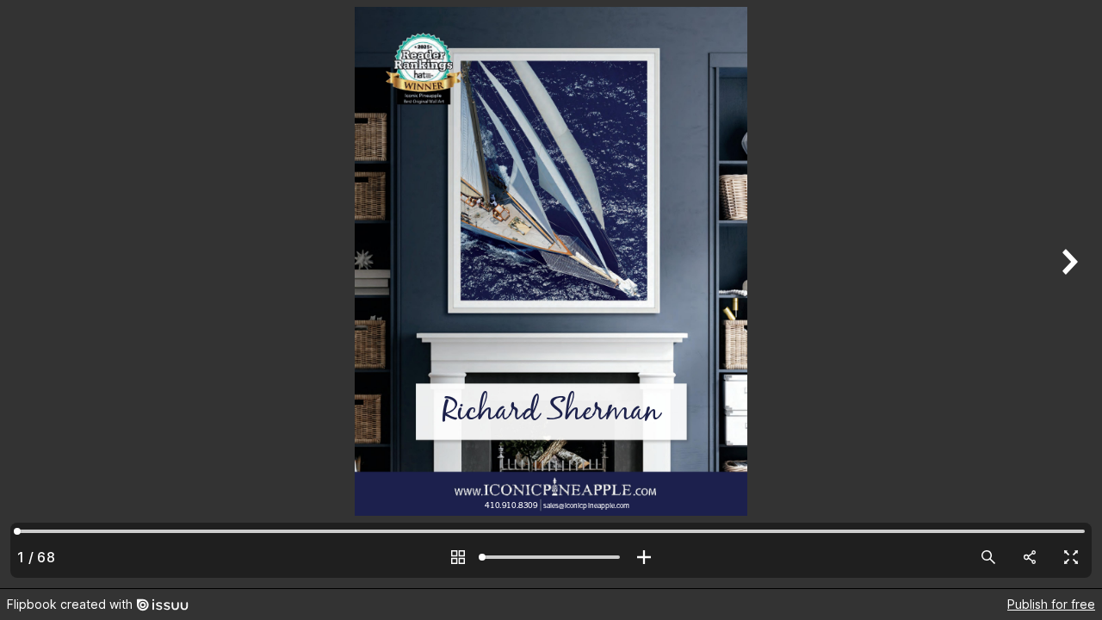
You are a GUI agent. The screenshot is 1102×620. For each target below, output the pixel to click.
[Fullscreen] (1071, 557)
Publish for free (1051, 604)
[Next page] (1067, 294)
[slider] (551, 557)
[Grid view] (458, 557)
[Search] (988, 557)
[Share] (1029, 557)
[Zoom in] (644, 557)
